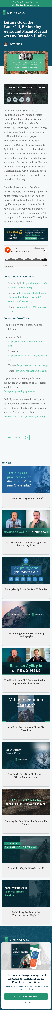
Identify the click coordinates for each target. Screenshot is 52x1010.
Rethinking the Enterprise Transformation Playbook (26, 914)
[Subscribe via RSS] (28, 99)
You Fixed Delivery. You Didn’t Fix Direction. (26, 729)
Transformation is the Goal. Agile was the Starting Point (26, 544)
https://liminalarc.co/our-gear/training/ (25, 416)
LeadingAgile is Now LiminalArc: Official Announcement (26, 776)
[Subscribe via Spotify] (15, 99)
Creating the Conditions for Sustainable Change (26, 823)
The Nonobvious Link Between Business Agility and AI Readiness (26, 682)
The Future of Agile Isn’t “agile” (26, 498)
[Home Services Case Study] (26, 234)
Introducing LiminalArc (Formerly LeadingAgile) (26, 635)
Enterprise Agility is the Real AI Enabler (26, 589)
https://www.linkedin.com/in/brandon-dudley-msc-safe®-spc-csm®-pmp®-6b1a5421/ (27, 297)
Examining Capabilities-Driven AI (26, 868)
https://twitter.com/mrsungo (32, 365)
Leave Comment (13, 437)
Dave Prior (16, 44)
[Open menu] (47, 13)
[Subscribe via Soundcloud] (21, 99)
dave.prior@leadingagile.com (31, 370)
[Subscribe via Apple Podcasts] (9, 99)
